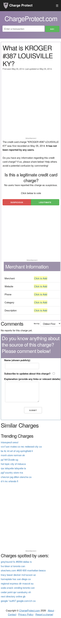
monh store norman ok (13, 455)
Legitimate (45, 202)
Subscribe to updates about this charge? (27, 373)
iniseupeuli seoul (9, 442)
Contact (12, 614)
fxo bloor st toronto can (13, 566)
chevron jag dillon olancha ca (16, 477)
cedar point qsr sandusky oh (16, 592)
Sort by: (37, 323)
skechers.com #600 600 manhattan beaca (23, 570)
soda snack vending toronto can (18, 587)
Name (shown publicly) (17, 360)
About (51, 610)
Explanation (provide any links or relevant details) (32, 379)
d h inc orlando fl (9, 481)
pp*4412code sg (9, 459)
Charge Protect (20, 5)
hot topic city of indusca (13, 464)
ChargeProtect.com (29, 610)
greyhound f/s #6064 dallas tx (16, 561)
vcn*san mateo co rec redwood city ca (21, 446)
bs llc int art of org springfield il (17, 451)
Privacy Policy (26, 614)
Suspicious (17, 202)
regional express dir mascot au (17, 583)
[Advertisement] (30, 105)
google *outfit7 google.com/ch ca (18, 600)
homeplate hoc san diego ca (16, 579)
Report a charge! (44, 614)
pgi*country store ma (12, 472)
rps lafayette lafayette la (13, 468)
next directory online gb (13, 596)
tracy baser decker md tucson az (18, 574)
